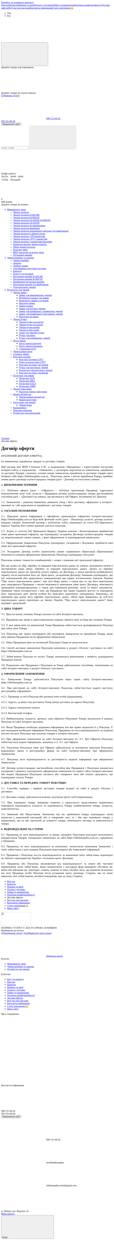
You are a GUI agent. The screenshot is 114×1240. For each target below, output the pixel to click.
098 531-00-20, (53, 118)
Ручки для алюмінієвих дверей (34, 338)
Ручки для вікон (27, 335)
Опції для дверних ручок (31, 332)
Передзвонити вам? (11, 124)
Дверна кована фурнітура (32, 397)
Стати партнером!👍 (62, 8)
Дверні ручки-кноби (29, 327)
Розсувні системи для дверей (33, 365)
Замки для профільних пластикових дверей (41, 314)
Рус (9, 15)
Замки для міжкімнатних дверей (35, 295)
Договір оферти (15, 998)
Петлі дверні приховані (31, 346)
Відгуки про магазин (19, 8)
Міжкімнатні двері (16, 209)
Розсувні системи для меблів (33, 373)
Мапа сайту (13, 908)
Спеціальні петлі (27, 349)
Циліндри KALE (27, 383)
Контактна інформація (41, 8)
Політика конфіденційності (88, 5)
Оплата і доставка (43, 5)
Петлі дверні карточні (30, 343)
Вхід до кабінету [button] (15, 979)
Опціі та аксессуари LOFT (32, 362)
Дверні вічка (25, 405)
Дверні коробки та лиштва (20, 257)
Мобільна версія (54, 956)
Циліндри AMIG (27, 386)
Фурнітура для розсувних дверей (35, 370)
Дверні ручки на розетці (31, 322)
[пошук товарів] (52, 137)
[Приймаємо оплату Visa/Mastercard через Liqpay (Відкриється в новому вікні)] (26, 933)
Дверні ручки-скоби (29, 330)
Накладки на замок (28, 316)
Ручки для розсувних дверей (33, 367)
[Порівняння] (24, 54)
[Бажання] (57, 80)
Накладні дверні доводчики (33, 391)
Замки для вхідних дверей (32, 308)
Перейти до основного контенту (17, 2)
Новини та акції (26, 5)
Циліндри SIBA (27, 381)
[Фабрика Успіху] (16, 925)
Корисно (13, 5)
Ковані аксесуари (28, 399)
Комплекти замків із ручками (34, 300)
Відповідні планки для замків (34, 298)
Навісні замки (26, 306)
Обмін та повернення (63, 5)
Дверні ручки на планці (31, 324)
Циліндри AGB (27, 378)
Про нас (5, 5)
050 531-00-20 (8, 121)
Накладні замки (27, 303)
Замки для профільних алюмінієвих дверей (41, 311)
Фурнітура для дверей (18, 290)
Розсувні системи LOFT (31, 359)
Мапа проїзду (8, 1213)
